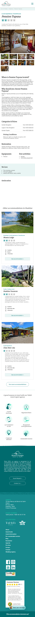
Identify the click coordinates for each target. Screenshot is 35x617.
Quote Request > (17, 478)
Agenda (8, 543)
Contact (8, 549)
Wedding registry (11, 552)
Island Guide (9, 532)
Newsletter (9, 540)
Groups (8, 547)
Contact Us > (17, 483)
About (7, 529)
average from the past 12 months (13, 586)
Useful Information (11, 534)
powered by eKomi (17, 604)
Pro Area (8, 545)
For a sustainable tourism (13, 536)
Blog (7, 538)
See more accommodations (17, 384)
